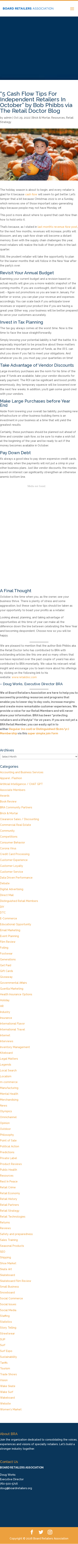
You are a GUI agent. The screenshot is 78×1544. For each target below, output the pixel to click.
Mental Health (9, 1093)
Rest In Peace (9, 1181)
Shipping (5, 1257)
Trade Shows (8, 1374)
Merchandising (9, 1099)
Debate (5, 883)
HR (2, 1006)
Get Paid (5, 965)
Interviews (6, 1041)
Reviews (5, 1228)
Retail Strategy (10, 1210)
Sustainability (8, 1356)
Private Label (8, 1158)
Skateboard (7, 1275)
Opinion (5, 1123)
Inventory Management (15, 1047)
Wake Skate (7, 1386)
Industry (5, 1012)
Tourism (5, 1368)
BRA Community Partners (16, 807)
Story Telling (8, 1327)
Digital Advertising (11, 889)
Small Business (9, 1286)
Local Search (8, 1070)
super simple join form (43, 733)
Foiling (4, 947)
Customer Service (11, 871)
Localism (5, 1076)
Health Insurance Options (16, 994)
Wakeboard (7, 1397)
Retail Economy (10, 1193)
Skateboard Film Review (15, 1280)
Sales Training (9, 1239)
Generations (8, 959)
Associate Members (12, 789)
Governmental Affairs (13, 982)
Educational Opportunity (15, 924)
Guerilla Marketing (11, 988)
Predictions (7, 1152)
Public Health (8, 1169)
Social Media (8, 1310)
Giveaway (6, 976)
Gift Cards (6, 971)
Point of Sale (8, 1140)
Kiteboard (6, 1052)
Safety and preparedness (16, 1234)
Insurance (6, 1017)
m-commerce (9, 1082)
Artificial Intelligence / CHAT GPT (21, 784)
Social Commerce (11, 1298)
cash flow (31, 194)
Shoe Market (8, 1263)
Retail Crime (8, 1187)
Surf (2, 1345)
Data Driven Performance (16, 877)
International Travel (12, 1029)
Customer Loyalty (11, 865)
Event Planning (9, 936)
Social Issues (8, 1304)
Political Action (9, 1146)
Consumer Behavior (12, 842)
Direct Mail (7, 895)
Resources (58, 117)
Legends (5, 1064)
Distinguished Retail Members (19, 900)
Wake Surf (6, 1391)
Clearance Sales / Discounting (19, 819)
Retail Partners (9, 1204)
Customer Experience (14, 859)
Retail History (8, 1198)
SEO (2, 1251)
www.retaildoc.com (24, 677)
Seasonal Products (12, 1245)
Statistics (6, 1321)
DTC (3, 912)
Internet (5, 1035)
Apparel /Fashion (11, 778)
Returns (5, 1222)
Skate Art (6, 1269)
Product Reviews (11, 1164)
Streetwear (7, 1333)
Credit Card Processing (15, 854)
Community (7, 830)
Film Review (8, 941)
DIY (2, 906)
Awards (4, 795)
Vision (4, 1380)
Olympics (6, 1111)
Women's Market (11, 1409)
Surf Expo (6, 1350)
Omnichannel (8, 1117)
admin (8, 117)
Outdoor (5, 1128)
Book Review (8, 801)
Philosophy (7, 1134)
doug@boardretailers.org (16, 1488)
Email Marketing (10, 930)
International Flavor (12, 1023)
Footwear (6, 953)
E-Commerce (8, 918)
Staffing (5, 1315)
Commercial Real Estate (15, 824)
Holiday (5, 1000)
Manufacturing (9, 1087)
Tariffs (4, 1362)
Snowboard (7, 1292)
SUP (2, 1339)
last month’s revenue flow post (57, 226)
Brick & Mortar (41, 117)
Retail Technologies (12, 1216)
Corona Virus (8, 848)
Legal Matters (9, 1058)
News (3, 1105)
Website (5, 1403)
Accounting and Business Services (21, 772)
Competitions (8, 836)
